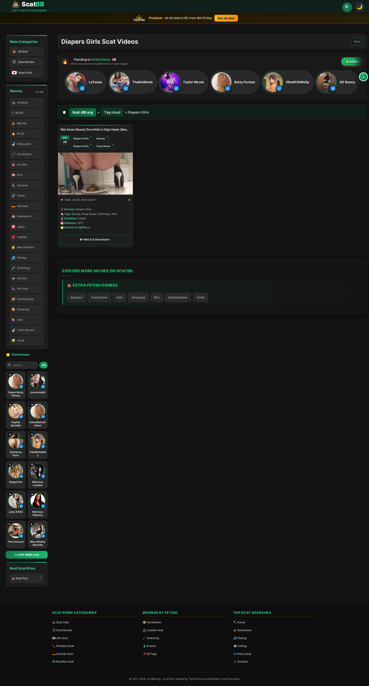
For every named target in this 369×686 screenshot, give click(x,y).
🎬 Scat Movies (62, 630)
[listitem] (85, 82)
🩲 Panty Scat (242, 653)
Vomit (200, 297)
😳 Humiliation (152, 622)
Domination (99, 297)
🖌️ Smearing (151, 638)
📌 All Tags (150, 653)
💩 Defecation (242, 630)
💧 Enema (149, 646)
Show (357, 41)
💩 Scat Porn (20, 578)
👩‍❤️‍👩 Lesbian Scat (153, 630)
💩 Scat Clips (60, 622)
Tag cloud (112, 112)
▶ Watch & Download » (95, 239)
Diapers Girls (81, 138)
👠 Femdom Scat (63, 646)
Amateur (76, 297)
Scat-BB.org (82, 112)
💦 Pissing (240, 638)
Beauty (101, 138)
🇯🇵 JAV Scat (60, 638)
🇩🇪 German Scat (62, 653)
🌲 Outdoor (240, 661)
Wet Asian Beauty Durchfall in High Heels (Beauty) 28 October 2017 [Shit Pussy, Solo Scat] (95, 129)
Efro (157, 297)
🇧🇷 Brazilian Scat (63, 661)
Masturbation (177, 297)
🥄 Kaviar (239, 622)
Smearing (138, 297)
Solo (119, 297)
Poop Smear (104, 146)
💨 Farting (240, 646)
